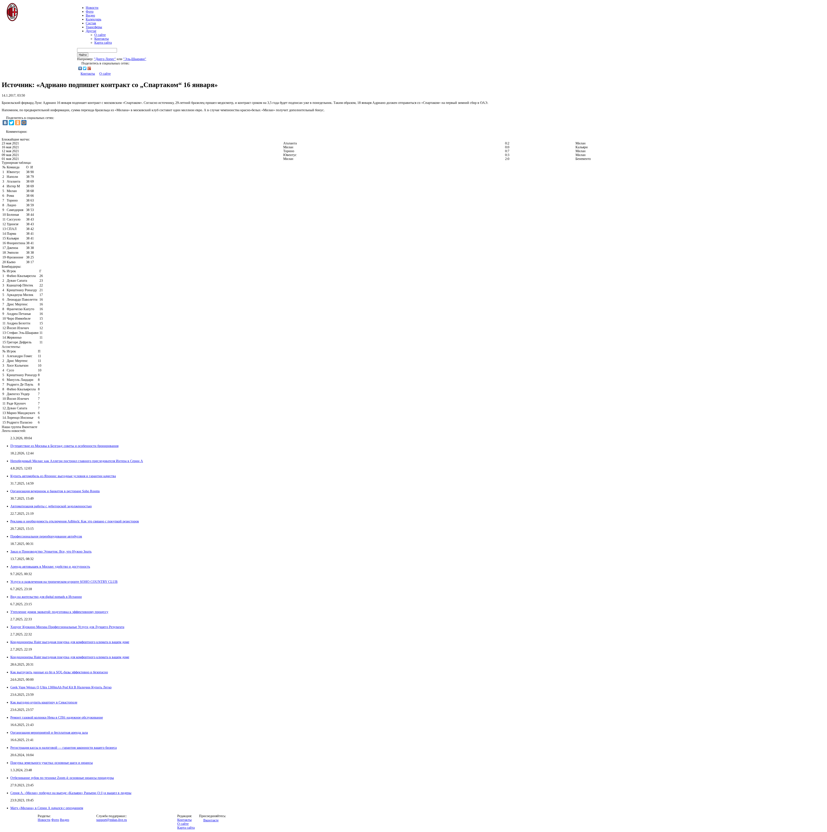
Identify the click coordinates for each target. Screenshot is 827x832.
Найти (83, 54)
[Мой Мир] (23, 122)
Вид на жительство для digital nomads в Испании (46, 597)
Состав (91, 23)
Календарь (93, 19)
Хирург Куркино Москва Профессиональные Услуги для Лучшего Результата (67, 627)
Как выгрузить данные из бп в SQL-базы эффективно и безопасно (59, 672)
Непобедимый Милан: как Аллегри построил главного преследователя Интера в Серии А (76, 461)
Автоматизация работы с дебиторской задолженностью (51, 506)
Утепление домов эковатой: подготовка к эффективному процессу (59, 612)
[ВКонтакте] (80, 68)
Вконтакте (211, 820)
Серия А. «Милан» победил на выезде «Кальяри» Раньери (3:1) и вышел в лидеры (70, 793)
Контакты (101, 39)
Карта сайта (103, 42)
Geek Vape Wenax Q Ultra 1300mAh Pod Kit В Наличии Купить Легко (61, 687)
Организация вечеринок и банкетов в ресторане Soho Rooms (55, 491)
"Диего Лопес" (105, 59)
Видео (90, 15)
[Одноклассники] (17, 122)
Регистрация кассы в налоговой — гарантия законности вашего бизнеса (63, 747)
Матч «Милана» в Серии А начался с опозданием (46, 808)
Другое (91, 31)
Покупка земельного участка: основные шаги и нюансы (51, 763)
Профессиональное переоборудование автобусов (46, 536)
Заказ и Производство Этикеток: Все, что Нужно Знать (51, 551)
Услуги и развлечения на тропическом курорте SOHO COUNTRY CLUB (64, 581)
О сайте (100, 35)
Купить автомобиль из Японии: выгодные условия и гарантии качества (63, 476)
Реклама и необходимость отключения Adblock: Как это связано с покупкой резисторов (74, 521)
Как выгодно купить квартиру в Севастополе (43, 702)
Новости (44, 820)
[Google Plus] (89, 68)
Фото (89, 11)
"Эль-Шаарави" (134, 59)
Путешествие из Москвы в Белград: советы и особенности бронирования (64, 446)
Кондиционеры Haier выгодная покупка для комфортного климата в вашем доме (69, 642)
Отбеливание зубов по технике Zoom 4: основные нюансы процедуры (62, 778)
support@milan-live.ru (111, 820)
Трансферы (94, 27)
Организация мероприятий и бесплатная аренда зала (49, 732)
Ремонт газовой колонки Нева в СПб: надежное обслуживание (56, 717)
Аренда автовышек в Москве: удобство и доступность (50, 566)
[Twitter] (84, 68)
